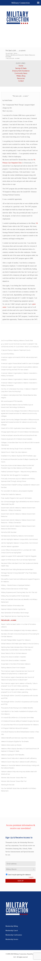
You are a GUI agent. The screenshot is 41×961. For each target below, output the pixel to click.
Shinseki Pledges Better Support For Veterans (16, 640)
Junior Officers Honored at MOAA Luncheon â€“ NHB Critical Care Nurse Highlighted (18, 551)
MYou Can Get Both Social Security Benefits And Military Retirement (19, 601)
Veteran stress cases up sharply (11, 745)
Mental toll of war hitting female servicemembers (17, 569)
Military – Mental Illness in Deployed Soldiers (15, 585)
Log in (31, 877)
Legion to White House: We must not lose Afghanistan (18, 560)
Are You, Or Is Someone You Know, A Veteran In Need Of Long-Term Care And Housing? (19, 390)
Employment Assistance (20, 71)
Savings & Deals (21, 68)
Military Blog (21, 76)
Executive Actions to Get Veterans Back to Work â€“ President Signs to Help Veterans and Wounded (17, 467)
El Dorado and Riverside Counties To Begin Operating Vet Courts (19, 460)
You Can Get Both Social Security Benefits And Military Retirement (18, 790)
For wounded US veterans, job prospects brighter (17, 491)
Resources (21, 78)
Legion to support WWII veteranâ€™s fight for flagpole (18, 556)
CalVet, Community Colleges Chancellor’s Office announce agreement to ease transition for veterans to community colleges (20, 413)
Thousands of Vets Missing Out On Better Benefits (17, 708)
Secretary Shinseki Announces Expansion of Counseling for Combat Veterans (20, 635)
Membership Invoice (11, 939)
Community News (21, 73)
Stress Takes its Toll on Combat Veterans (14, 653)
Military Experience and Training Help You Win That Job (19, 592)
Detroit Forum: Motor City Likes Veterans (14, 452)
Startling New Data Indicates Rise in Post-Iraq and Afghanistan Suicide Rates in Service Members (17, 648)
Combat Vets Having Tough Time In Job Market (16, 448)
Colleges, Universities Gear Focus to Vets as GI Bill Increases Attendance (20, 444)
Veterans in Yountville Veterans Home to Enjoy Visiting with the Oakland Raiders (20, 767)
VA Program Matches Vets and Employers (14, 728)
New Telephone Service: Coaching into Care (15, 616)
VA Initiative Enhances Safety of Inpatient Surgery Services (20, 721)
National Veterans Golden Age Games (13, 609)
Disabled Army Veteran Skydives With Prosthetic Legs (18, 456)
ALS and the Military (7, 354)
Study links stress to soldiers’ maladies (13, 657)
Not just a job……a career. (15, 50)
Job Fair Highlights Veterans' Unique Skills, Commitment (19, 543)
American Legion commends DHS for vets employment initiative (19, 358)
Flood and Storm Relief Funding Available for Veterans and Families (20, 486)
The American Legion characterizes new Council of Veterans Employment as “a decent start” (17, 672)
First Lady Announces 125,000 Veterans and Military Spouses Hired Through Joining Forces (18, 480)
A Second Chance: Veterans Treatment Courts (15, 350)
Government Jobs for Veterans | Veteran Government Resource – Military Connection (18, 509)
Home (21, 66)
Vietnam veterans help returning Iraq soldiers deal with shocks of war (19, 773)
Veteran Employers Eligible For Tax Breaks (15, 741)
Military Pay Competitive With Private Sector (15, 596)
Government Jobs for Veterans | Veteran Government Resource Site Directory (18, 527)
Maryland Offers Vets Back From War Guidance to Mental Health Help (19, 564)
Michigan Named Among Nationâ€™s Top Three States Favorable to (19, 574)
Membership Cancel (11, 930)
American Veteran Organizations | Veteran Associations (19, 379)
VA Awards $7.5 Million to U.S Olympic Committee (17, 717)
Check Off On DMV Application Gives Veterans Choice (18, 428)
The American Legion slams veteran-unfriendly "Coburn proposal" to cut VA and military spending (19, 691)
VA (37, 223)
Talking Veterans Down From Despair (13, 667)
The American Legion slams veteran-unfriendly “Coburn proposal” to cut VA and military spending (19, 685)
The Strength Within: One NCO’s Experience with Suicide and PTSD (19, 697)
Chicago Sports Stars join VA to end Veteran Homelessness (20, 432)
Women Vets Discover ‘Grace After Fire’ (13, 777)
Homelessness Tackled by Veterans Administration (17, 536)
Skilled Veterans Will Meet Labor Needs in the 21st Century (20, 643)
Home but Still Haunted (8, 532)
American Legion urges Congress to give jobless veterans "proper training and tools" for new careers (19, 368)
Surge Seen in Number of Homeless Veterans (15, 664)
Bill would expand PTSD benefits (11, 401)
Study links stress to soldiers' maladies (13, 660)
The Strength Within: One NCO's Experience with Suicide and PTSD (19, 703)
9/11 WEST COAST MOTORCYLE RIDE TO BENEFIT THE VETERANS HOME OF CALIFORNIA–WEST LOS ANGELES (20, 345)
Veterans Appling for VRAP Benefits (12, 755)
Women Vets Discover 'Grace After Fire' (14, 781)
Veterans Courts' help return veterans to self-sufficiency (19, 762)
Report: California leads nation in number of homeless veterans (18, 625)
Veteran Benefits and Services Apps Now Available (17, 738)
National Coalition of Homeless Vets (12, 605)
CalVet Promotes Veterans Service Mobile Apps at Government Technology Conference (17, 406)
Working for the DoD (7, 785)
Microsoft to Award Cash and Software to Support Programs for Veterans (20, 580)
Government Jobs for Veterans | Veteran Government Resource (18, 515)
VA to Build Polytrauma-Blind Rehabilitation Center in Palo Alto (20, 733)
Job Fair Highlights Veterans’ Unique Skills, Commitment (19, 539)
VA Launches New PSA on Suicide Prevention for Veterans (20, 724)
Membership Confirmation (13, 935)
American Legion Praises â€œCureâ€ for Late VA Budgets (20, 363)
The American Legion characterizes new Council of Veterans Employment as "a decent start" (17, 678)
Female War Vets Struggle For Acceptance (15, 475)
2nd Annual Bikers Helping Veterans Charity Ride (17, 340)
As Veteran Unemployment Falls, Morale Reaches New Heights (19, 396)
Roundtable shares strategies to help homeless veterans (19, 630)
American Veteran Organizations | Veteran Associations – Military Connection (19, 374)
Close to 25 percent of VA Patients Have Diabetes (16, 439)
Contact (21, 81)
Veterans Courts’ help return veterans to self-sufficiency (19, 758)
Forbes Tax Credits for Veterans (11, 494)
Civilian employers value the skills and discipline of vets (19, 435)
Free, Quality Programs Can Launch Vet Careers (16, 498)
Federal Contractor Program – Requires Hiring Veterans (19, 471)
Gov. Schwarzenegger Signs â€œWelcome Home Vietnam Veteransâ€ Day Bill (20, 503)
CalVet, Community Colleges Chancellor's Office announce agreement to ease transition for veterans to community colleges (20, 422)
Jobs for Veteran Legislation (10, 546)
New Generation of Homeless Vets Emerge (15, 613)
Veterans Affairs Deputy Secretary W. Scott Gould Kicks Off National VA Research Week (20, 750)
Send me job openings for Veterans (19, 874)
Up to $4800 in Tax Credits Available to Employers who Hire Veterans (19, 713)
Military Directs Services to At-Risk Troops (14, 589)
